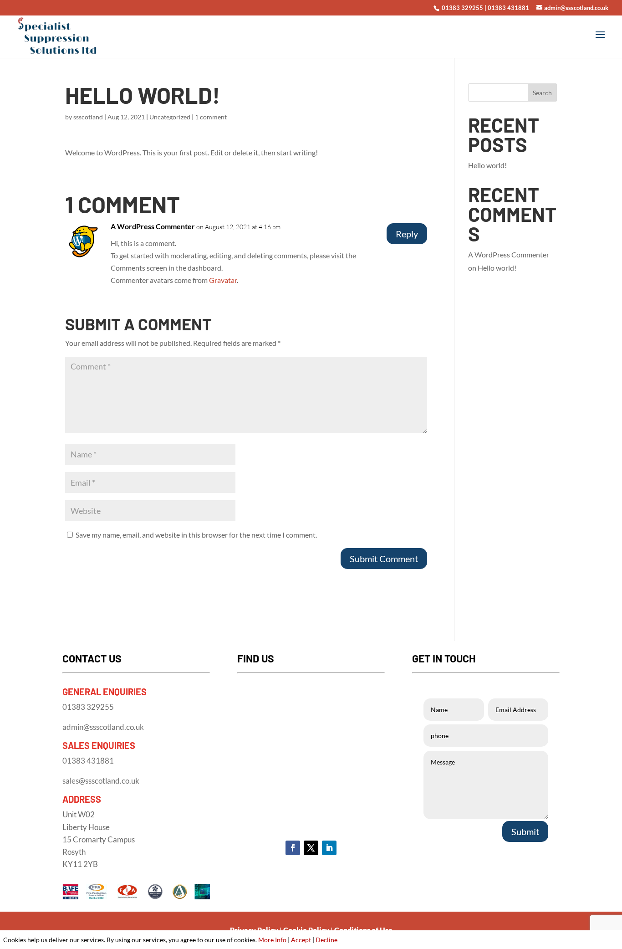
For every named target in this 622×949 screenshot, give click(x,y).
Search (542, 93)
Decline (326, 940)
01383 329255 (461, 7)
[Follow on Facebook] (293, 848)
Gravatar (223, 280)
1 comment (211, 117)
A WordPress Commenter (153, 226)
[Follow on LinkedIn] (329, 848)
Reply (407, 233)
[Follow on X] (311, 848)
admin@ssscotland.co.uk (103, 727)
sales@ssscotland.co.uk (100, 780)
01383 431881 (508, 7)
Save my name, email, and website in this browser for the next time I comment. (196, 534)
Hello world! (487, 165)
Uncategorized (169, 117)
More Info (272, 940)
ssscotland (88, 117)
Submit (525, 831)
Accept (301, 940)
